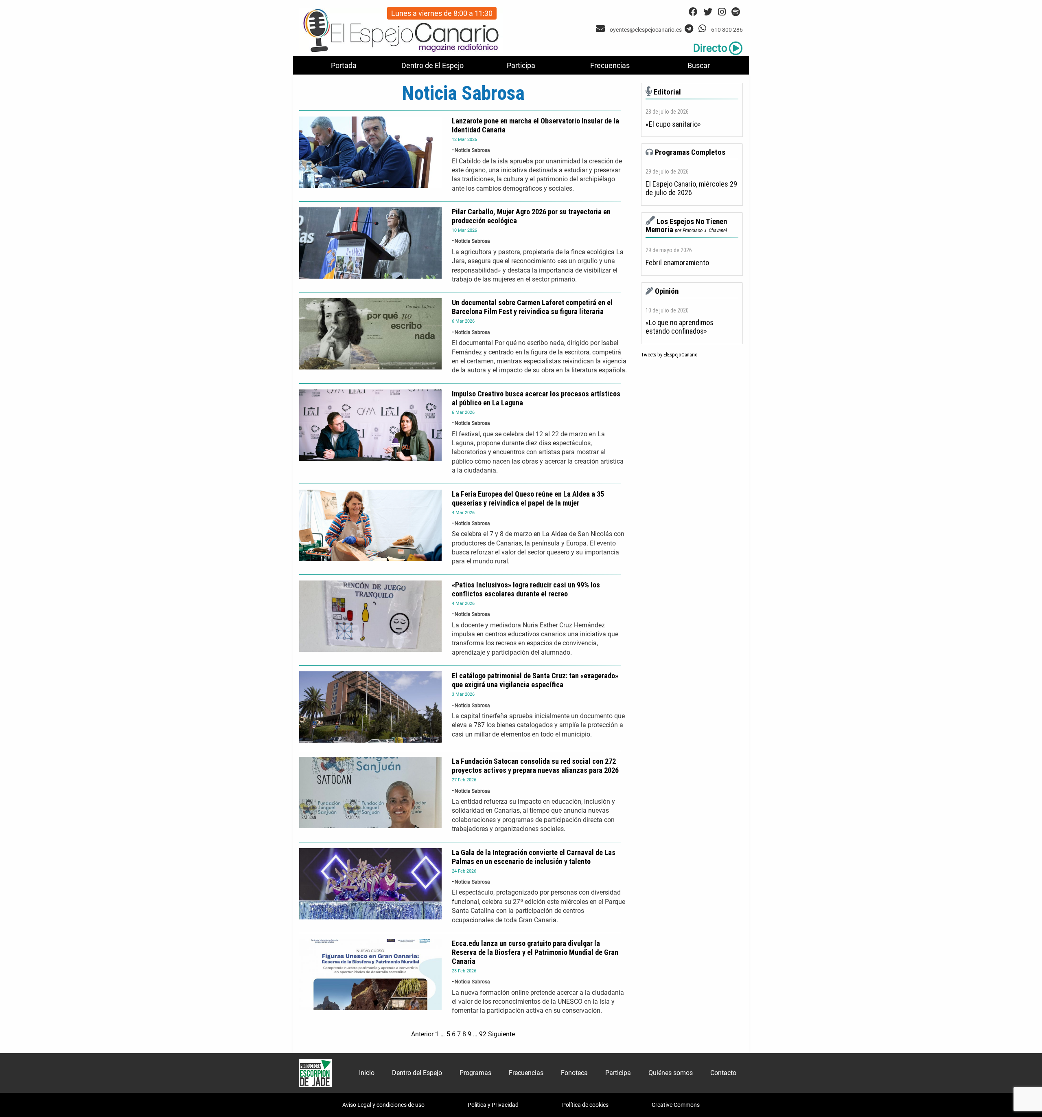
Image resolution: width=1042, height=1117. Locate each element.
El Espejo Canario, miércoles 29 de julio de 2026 (691, 188)
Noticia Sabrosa (472, 150)
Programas (475, 1073)
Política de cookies (585, 1105)
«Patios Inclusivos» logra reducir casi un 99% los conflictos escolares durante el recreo (526, 589)
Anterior (422, 1034)
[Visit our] (601, 29)
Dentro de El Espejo (432, 65)
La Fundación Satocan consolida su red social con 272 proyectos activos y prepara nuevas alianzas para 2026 (535, 765)
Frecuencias (610, 65)
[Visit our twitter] (708, 12)
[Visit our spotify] (736, 12)
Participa (521, 65)
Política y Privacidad (493, 1105)
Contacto (723, 1073)
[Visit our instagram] (722, 12)
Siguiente (501, 1034)
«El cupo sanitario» (673, 124)
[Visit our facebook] (693, 12)
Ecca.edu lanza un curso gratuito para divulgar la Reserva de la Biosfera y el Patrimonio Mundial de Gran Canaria (535, 952)
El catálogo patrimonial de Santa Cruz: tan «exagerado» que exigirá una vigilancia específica (535, 680)
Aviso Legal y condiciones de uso (383, 1105)
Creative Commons (676, 1105)
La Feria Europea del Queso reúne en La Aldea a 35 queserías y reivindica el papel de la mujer (528, 498)
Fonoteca (574, 1073)
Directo (710, 48)
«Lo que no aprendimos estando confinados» (680, 327)
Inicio (366, 1073)
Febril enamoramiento (677, 263)
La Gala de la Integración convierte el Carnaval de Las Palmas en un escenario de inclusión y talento (533, 857)
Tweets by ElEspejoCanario (669, 355)
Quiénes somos (670, 1073)
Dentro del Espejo (417, 1073)
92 (482, 1034)
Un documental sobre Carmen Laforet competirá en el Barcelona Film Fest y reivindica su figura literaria (532, 307)
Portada (344, 65)
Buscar (698, 65)
